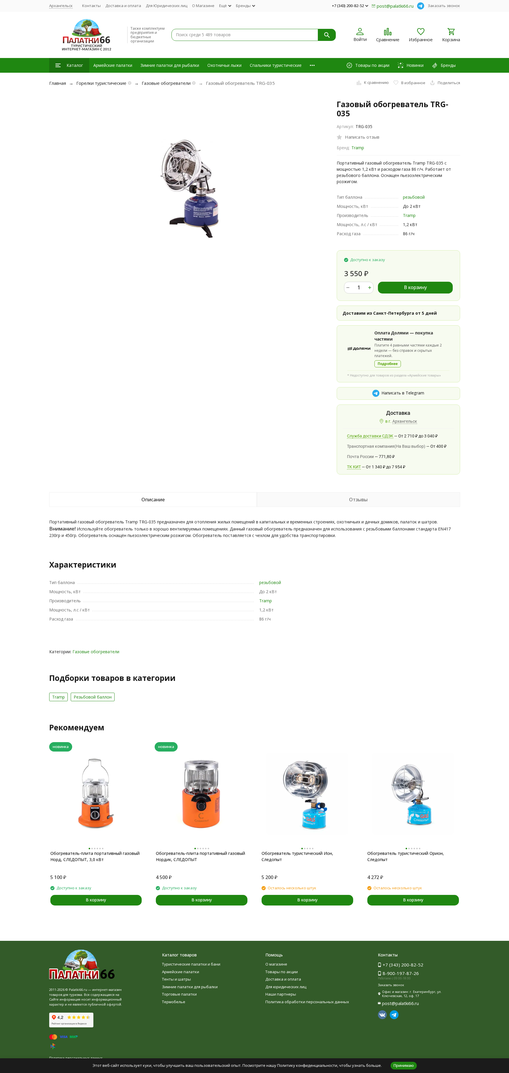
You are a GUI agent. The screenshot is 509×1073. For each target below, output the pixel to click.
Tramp (357, 147)
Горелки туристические (101, 83)
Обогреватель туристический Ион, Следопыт (297, 856)
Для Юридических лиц (166, 5)
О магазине (276, 964)
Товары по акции (281, 971)
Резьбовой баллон (93, 697)
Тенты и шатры (176, 979)
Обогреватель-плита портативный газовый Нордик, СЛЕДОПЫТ (200, 856)
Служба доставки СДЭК (370, 436)
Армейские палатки (112, 65)
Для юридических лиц (285, 986)
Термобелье (173, 1001)
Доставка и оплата (123, 5)
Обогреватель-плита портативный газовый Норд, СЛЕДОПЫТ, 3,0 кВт (95, 856)
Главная (57, 83)
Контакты (91, 5)
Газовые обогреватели (166, 83)
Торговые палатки (179, 994)
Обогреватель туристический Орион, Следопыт (405, 856)
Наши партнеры (280, 994)
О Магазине (203, 5)
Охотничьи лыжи (224, 65)
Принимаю (404, 1065)
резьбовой (414, 197)
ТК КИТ (354, 467)
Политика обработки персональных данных (307, 1001)
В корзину (415, 287)
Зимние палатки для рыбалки (170, 65)
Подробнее (388, 363)
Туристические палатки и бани (191, 964)
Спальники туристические (276, 65)
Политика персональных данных (76, 1058)
